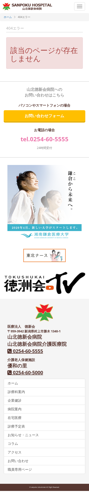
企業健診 (15, 400)
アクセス (15, 452)
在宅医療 (15, 417)
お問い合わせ (18, 460)
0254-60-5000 (27, 372)
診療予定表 (16, 426)
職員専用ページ (20, 469)
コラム (13, 443)
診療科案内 (16, 391)
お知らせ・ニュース (23, 434)
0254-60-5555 (49, 139)
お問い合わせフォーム (44, 115)
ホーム (13, 383)
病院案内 (15, 409)
